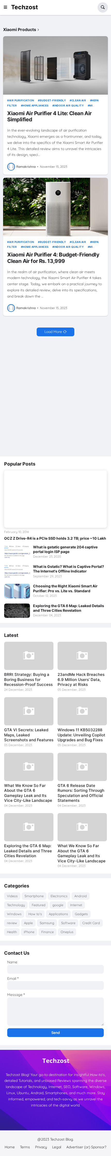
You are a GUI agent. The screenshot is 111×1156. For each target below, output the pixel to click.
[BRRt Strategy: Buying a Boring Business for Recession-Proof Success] (28, 656)
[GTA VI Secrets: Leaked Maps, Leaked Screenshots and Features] (28, 711)
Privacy (41, 1147)
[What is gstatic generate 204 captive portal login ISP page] (17, 552)
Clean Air (79, 100)
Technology (16, 905)
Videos (12, 896)
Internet (76, 905)
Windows (14, 914)
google (57, 905)
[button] (7, 7)
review (12, 923)
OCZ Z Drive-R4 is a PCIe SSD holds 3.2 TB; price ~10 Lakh (55, 538)
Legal (56, 1147)
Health (12, 932)
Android (80, 896)
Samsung (47, 923)
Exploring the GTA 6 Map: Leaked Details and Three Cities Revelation (68, 608)
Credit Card (91, 923)
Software (68, 923)
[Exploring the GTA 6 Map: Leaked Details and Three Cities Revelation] (17, 611)
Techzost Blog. (62, 1139)
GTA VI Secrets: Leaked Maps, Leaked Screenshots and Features (28, 734)
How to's (35, 914)
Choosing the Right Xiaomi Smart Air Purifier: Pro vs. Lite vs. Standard (65, 588)
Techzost (24, 7)
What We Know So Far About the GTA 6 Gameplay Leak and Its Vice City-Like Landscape (28, 793)
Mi (91, 105)
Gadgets (81, 914)
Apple (28, 923)
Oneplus (67, 932)
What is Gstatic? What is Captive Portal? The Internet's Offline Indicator (68, 568)
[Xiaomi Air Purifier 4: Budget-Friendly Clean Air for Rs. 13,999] (55, 207)
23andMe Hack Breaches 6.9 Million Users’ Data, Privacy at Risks (81, 679)
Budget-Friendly (53, 100)
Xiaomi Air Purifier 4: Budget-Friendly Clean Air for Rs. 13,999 (53, 258)
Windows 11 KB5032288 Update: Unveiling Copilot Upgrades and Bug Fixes (81, 734)
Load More (53, 331)
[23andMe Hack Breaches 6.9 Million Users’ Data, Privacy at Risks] (82, 656)
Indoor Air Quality (69, 105)
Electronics (59, 896)
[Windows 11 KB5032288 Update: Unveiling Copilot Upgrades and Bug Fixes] (82, 711)
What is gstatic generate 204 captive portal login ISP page (65, 549)
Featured (38, 905)
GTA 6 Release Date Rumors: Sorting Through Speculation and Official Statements (81, 793)
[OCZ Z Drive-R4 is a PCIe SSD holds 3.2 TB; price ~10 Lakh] (55, 499)
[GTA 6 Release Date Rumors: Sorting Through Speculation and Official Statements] (82, 767)
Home (10, 1147)
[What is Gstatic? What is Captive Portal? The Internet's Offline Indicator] (17, 571)
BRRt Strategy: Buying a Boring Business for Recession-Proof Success (28, 679)
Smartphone (34, 896)
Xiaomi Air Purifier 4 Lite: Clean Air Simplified (49, 116)
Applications (58, 914)
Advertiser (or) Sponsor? (86, 1147)
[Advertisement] (55, 397)
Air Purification (21, 100)
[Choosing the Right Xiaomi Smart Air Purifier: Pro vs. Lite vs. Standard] (17, 591)
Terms (25, 1147)
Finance (47, 932)
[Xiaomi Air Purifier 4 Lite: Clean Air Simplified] (55, 65)
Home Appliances (35, 105)
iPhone (29, 932)
